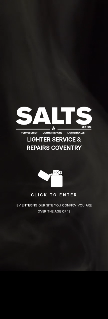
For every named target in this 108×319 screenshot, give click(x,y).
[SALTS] (54, 119)
